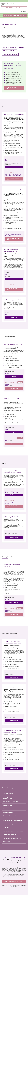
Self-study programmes (9, 47)
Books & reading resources (10, 54)
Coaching (21, 47)
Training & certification (9, 50)
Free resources (7, 43)
